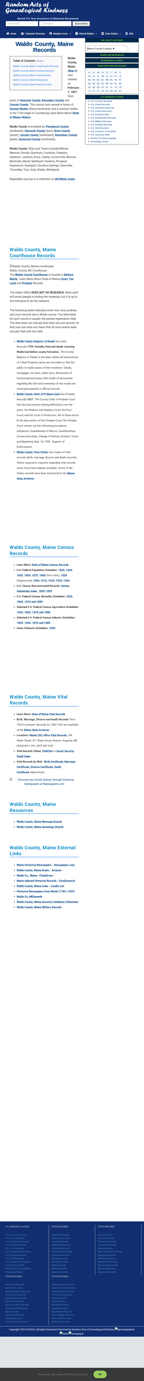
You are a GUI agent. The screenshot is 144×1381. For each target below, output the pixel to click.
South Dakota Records (62, 1291)
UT (93, 91)
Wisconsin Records (61, 1318)
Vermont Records (60, 1305)
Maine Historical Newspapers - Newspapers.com (46, 865)
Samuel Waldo (19, 108)
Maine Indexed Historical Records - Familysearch (46, 880)
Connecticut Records (62, 1252)
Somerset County (29, 139)
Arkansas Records (60, 1238)
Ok (100, 1374)
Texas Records (59, 1298)
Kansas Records (106, 1238)
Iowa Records (105, 1235)
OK (93, 87)
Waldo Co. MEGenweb (29, 896)
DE (115, 72)
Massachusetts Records (110, 1252)
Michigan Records (107, 1258)
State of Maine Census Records (50, 564)
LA (120, 76)
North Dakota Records (16, 1308)
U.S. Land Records (100, 114)
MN (107, 79)
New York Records (14, 1301)
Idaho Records (58, 1265)
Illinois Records (59, 1269)
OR (98, 87)
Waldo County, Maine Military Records (39, 907)
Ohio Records (12, 1311)
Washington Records (61, 1311)
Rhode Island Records (62, 1284)
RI (107, 87)
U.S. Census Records (101, 101)
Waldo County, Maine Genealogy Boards (40, 827)
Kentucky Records (107, 1241)
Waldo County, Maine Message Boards (39, 821)
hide (40, 61)
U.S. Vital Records (100, 128)
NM (107, 83)
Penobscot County (57, 126)
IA (107, 76)
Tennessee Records (61, 1295)
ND (120, 83)
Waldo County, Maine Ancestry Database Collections (47, 901)
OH (89, 87)
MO (115, 79)
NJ (102, 83)
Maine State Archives (36, 730)
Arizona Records (59, 1241)
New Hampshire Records (17, 1291)
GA (89, 76)
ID (93, 76)
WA (107, 91)
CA (102, 72)
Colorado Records (60, 1248)
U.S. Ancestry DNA (100, 135)
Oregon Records (13, 1318)
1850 (20, 575)
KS (111, 76)
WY (120, 91)
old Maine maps (65, 179)
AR (98, 72)
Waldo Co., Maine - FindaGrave (35, 875)
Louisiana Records (107, 1245)
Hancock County (30, 100)
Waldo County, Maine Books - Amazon (39, 870)
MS (111, 79)
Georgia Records (59, 1262)
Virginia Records (59, 1308)
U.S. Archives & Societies (103, 131)
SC (111, 87)
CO (107, 72)
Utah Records (58, 1301)
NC (115, 83)
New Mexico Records (16, 1298)
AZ (93, 72)
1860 (27, 575)
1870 (35, 575)
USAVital (47, 751)
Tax (71, 279)
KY (115, 76)
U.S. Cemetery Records (102, 108)
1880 (42, 575)
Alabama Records (60, 1235)
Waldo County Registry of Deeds (36, 341)
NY (111, 83)
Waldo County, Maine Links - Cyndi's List (40, 886)
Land (13, 283)
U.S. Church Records (101, 111)
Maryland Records (107, 1255)
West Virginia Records (62, 1315)
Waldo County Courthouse (31, 274)
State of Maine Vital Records (48, 714)
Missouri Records (107, 1269)
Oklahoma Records (15, 1315)
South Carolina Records (63, 1288)
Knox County (62, 130)
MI (102, 79)
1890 (64, 575)
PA (102, 87)
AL (89, 72)
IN (102, 76)
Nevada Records (13, 1288)
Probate (27, 283)
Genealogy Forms (99, 141)
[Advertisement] (44, 208)
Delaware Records (60, 1255)
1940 (66, 580)
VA (102, 91)
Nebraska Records (14, 1284)
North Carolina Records (17, 1305)
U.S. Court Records (100, 104)
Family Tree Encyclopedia (103, 138)
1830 (61, 570)
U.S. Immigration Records (103, 118)
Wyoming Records (60, 1322)
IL (98, 76)
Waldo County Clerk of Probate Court (38, 394)
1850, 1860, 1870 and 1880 (33, 612)
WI (115, 91)
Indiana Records (59, 1272)
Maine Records (105, 1248)
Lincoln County (19, 104)
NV (93, 83)
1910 (44, 580)
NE (89, 83)
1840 (69, 570)
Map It (72, 70)
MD (93, 79)
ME (98, 79)
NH (98, 83)
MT (120, 79)
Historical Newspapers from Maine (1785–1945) (46, 891)
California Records (60, 1245)
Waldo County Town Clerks (32, 452)
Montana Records (107, 1272)
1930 (59, 580)
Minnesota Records (107, 1262)
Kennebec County (53, 100)
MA (89, 79)
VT (98, 91)
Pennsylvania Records (16, 1322)
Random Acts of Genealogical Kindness (93, 1329)
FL (120, 72)
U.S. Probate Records (101, 125)
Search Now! (81, 24)
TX (89, 91)
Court (64, 279)
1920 (51, 580)
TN (120, 87)
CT (111, 72)
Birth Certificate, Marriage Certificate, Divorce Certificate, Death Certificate (46, 767)
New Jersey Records (15, 1295)
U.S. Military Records (101, 121)
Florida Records (59, 1258)
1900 (36, 580)
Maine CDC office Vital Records (48, 735)
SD (115, 87)
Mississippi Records (108, 1265)
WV (111, 91)
